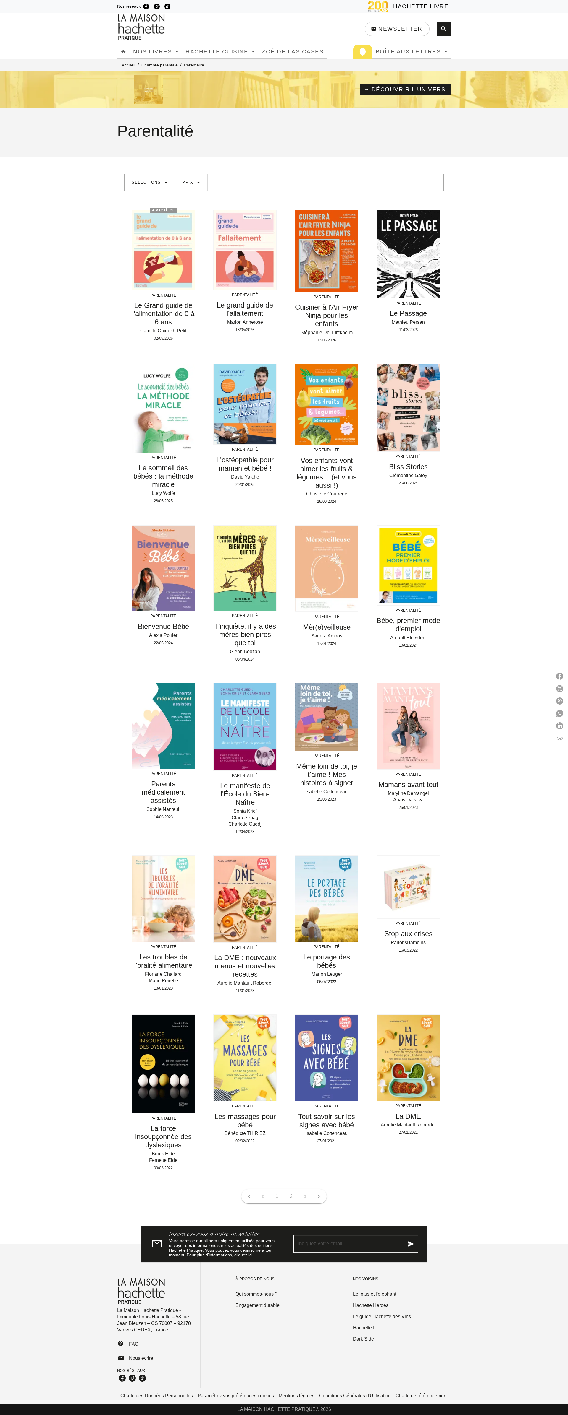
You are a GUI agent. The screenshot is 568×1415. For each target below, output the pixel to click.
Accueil (128, 65)
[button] (397, 29)
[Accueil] (142, 27)
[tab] (123, 52)
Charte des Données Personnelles (156, 1395)
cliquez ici (243, 1255)
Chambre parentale (159, 65)
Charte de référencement (422, 1395)
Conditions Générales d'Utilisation (355, 1395)
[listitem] (146, 6)
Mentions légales (296, 1395)
